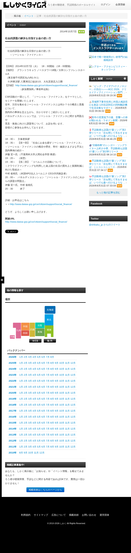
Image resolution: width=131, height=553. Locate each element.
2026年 (13, 357)
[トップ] (9, 16)
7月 (48, 357)
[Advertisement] (30, 261)
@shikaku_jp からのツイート (104, 224)
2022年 (13, 380)
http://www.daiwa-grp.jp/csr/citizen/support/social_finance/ (46, 85)
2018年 (13, 404)
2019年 (13, 398)
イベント (29, 16)
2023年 (13, 375)
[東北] (49, 319)
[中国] (25, 326)
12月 (73, 363)
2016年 (13, 416)
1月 (21, 357)
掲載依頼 (74, 515)
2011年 (13, 446)
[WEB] (35, 341)
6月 (43, 357)
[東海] (40, 332)
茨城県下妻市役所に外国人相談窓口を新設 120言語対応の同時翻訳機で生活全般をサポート (108, 104)
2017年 (13, 410)
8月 (52, 357)
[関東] (49, 331)
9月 (57, 363)
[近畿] (32, 329)
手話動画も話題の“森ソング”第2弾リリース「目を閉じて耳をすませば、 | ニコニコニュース (108, 163)
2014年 (13, 428)
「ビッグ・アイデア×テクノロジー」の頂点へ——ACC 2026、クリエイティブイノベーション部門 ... (108, 89)
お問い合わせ (89, 515)
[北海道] (50, 310)
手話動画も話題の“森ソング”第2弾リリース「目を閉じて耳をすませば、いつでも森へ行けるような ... (108, 132)
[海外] (50, 341)
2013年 (13, 434)
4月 (34, 357)
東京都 (81, 32)
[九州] (17, 330)
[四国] (25, 333)
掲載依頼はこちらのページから (45, 489)
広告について (59, 515)
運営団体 (104, 515)
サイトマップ (41, 515)
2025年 (13, 363)
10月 (61, 363)
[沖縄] (12, 337)
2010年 (13, 452)
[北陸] (40, 325)
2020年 (13, 392)
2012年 (13, 440)
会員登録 (120, 4)
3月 (30, 357)
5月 (39, 357)
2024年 (13, 369)
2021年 (13, 386)
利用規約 (26, 515)
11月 (67, 363)
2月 (25, 357)
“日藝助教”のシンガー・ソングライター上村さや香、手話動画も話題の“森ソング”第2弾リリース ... (108, 148)
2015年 (13, 422)
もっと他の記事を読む (108, 192)
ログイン (105, 4)
